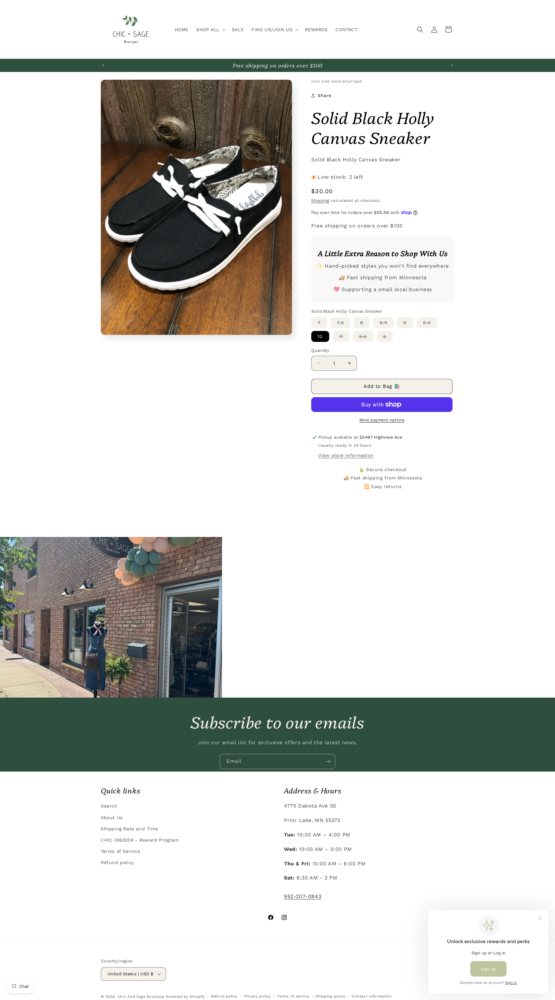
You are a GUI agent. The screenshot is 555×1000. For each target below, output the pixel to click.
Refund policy (117, 862)
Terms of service (293, 996)
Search (109, 805)
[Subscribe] (328, 761)
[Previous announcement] (103, 65)
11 (344, 338)
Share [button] (324, 95)
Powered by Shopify (185, 997)
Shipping (320, 200)
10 (320, 336)
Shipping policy (330, 996)
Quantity (320, 350)
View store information (346, 455)
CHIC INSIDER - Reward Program (140, 839)
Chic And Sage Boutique (141, 997)
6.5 (366, 338)
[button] (210, 29)
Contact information (372, 996)
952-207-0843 (302, 896)
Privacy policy (257, 996)
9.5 (430, 324)
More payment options (382, 420)
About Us (112, 817)
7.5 (343, 324)
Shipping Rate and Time (129, 828)
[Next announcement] (452, 65)
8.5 (387, 324)
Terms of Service (120, 850)
